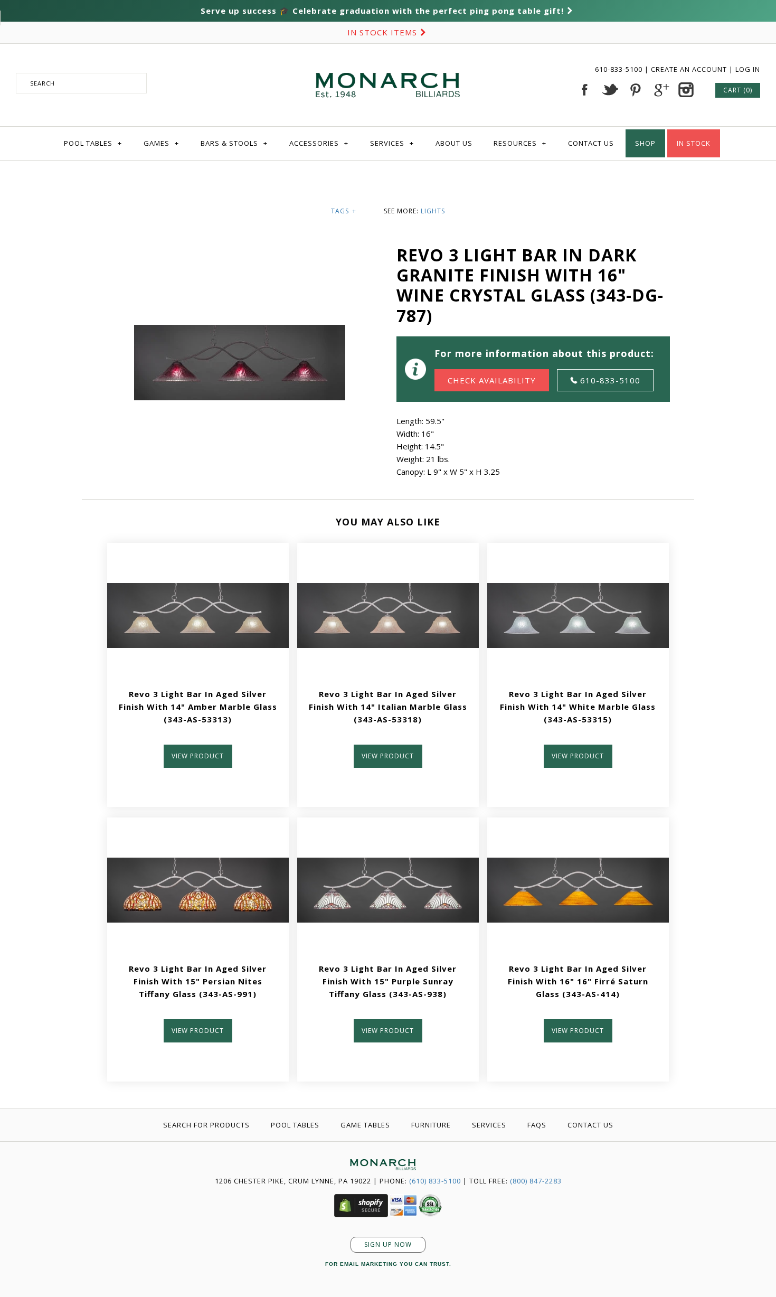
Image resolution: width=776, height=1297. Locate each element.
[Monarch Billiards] (388, 59)
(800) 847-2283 (536, 1181)
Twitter (609, 89)
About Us (454, 143)
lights (433, 210)
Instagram (685, 89)
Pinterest (635, 89)
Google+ (660, 89)
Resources (520, 143)
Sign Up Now (388, 1244)
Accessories (318, 143)
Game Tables (365, 1125)
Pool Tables (93, 143)
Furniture (431, 1125)
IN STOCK (694, 143)
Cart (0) (737, 90)
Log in (747, 69)
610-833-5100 (620, 69)
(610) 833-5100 (435, 1181)
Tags (343, 210)
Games (161, 143)
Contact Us (591, 143)
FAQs (536, 1125)
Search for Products (206, 1125)
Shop (645, 143)
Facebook (584, 89)
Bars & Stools (234, 143)
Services (392, 143)
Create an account (689, 69)
